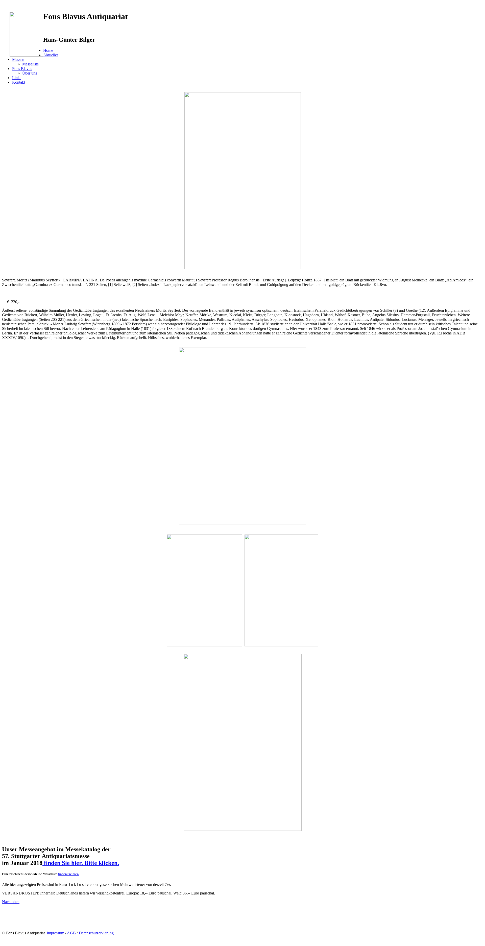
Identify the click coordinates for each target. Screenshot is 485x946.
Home (48, 50)
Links (16, 78)
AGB (71, 933)
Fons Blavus (22, 68)
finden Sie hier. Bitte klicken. (80, 863)
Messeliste (30, 64)
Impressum (55, 933)
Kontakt (18, 82)
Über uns (29, 73)
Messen (18, 59)
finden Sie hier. (68, 874)
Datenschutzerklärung (96, 933)
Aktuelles (50, 55)
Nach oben (10, 902)
